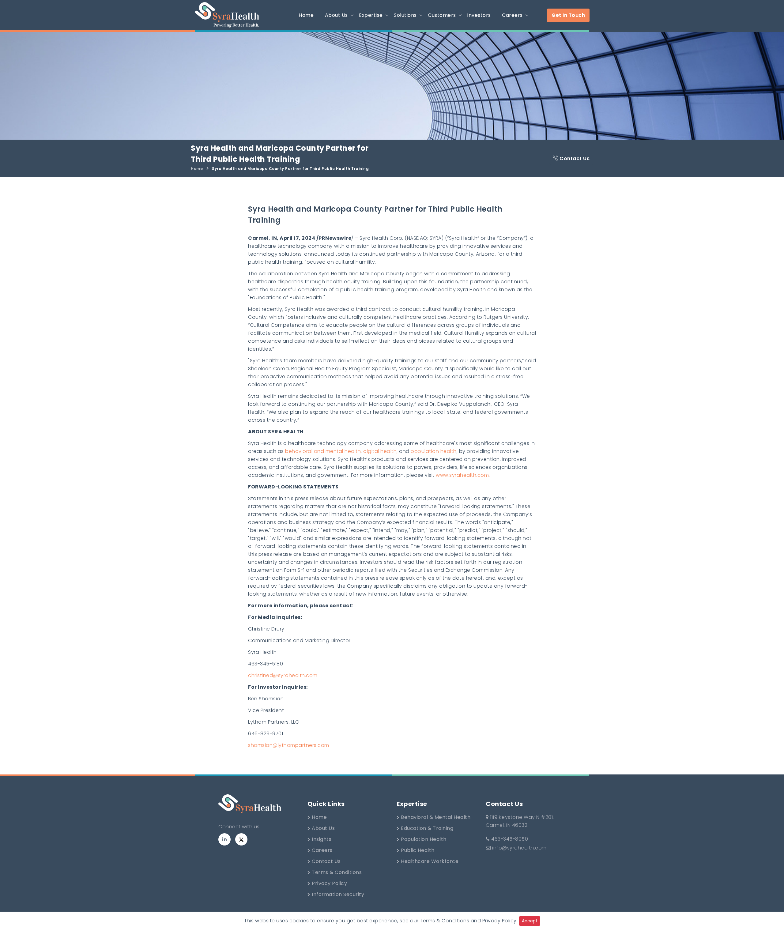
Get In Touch (568, 15)
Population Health (423, 839)
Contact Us (574, 158)
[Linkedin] (224, 839)
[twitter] (241, 839)
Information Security (337, 894)
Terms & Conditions (336, 872)
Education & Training (427, 828)
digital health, (380, 451)
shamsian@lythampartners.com (288, 745)
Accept (529, 921)
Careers (322, 850)
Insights (321, 839)
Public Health (417, 850)
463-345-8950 (509, 838)
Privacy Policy (329, 883)
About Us (323, 828)
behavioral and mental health (323, 451)
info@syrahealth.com (519, 847)
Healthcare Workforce (429, 861)
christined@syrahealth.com (283, 675)
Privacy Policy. (500, 920)
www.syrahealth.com (462, 475)
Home (197, 168)
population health (434, 451)
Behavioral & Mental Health (435, 817)
